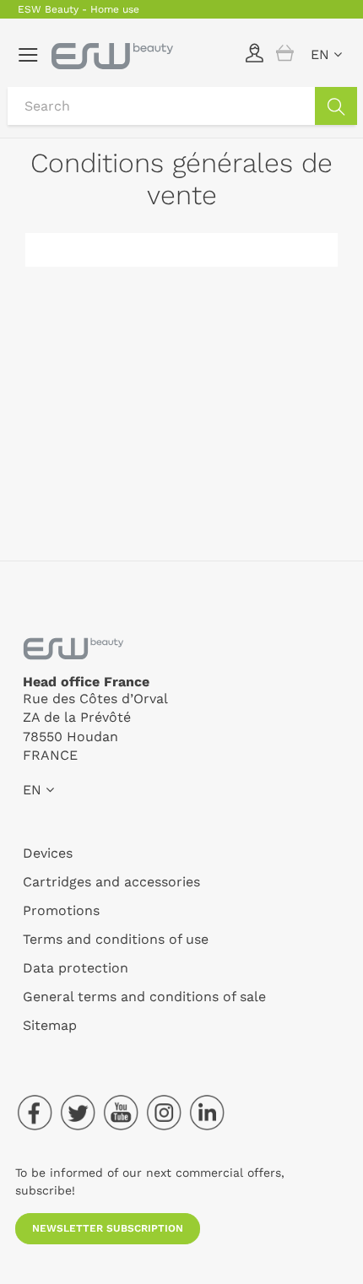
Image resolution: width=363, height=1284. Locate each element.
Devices (48, 853)
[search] (336, 106)
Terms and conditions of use (116, 939)
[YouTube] (120, 1112)
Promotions (61, 910)
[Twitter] (77, 1112)
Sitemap (50, 1025)
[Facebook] (34, 1112)
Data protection (75, 968)
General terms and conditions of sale (144, 997)
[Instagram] (164, 1112)
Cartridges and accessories (111, 882)
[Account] (254, 53)
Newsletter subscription (107, 1228)
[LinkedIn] (207, 1112)
